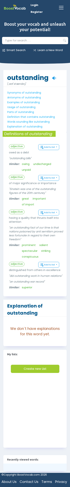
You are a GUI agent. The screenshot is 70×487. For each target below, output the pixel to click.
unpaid (26, 170)
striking (45, 251)
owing (25, 164)
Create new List (35, 369)
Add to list (49, 147)
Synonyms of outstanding (24, 92)
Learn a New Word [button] (50, 50)
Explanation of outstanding (24, 126)
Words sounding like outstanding (28, 122)
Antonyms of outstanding (24, 97)
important (39, 199)
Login (34, 5)
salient (43, 245)
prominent (29, 245)
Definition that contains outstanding (31, 117)
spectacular (30, 251)
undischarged (42, 164)
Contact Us (29, 481)
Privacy (61, 481)
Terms (46, 481)
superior (27, 287)
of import (28, 204)
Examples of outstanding (23, 102)
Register (37, 12)
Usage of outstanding (21, 107)
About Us (9, 481)
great (25, 199)
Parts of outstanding (20, 112)
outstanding (28, 75)
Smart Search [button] (16, 50)
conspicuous (30, 257)
